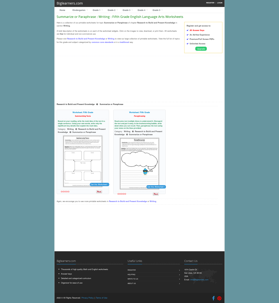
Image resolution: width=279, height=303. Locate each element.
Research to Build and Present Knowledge (86, 38)
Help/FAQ (131, 274)
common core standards (102, 42)
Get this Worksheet (99, 184)
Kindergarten (79, 10)
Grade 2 (111, 10)
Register (132, 270)
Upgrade (201, 48)
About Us (132, 283)
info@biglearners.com (199, 279)
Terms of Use (101, 297)
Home (62, 10)
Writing (111, 38)
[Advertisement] (139, 80)
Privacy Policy (88, 297)
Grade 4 (141, 10)
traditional (124, 42)
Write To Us (133, 279)
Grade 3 (126, 10)
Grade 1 (96, 10)
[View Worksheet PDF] (83, 161)
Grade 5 (156, 10)
